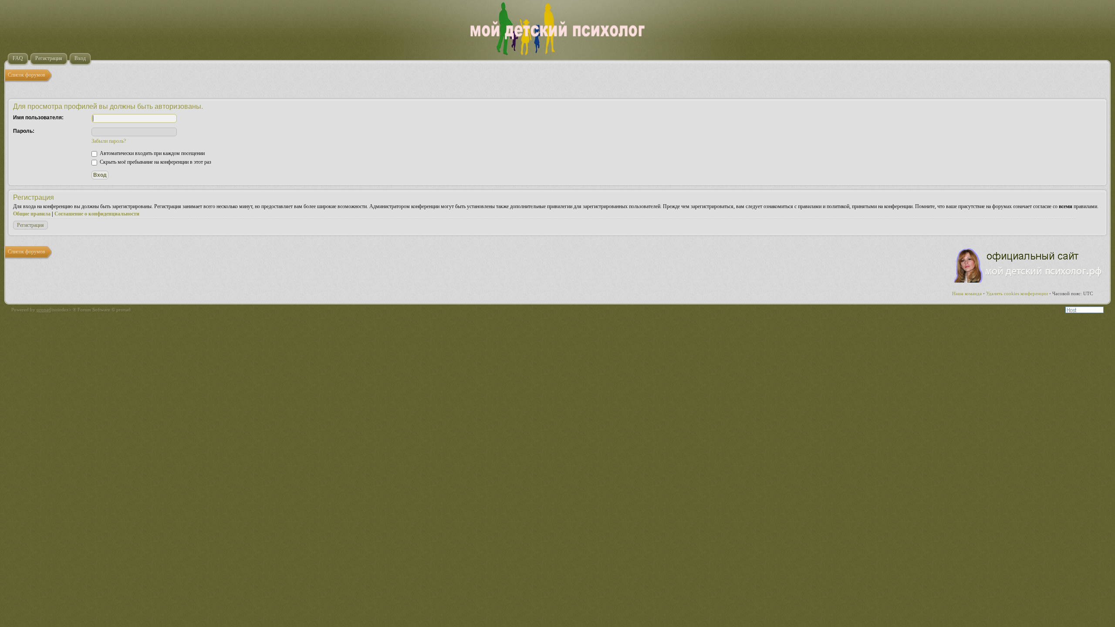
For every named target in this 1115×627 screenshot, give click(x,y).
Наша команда (967, 293)
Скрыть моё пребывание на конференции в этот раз (154, 162)
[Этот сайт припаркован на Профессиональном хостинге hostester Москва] (1084, 311)
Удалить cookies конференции (1017, 293)
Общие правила (32, 214)
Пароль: (23, 131)
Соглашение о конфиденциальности (96, 214)
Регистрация (30, 225)
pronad (44, 309)
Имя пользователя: (38, 118)
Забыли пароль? (108, 141)
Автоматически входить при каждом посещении (151, 153)
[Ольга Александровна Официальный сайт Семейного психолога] (1028, 280)
